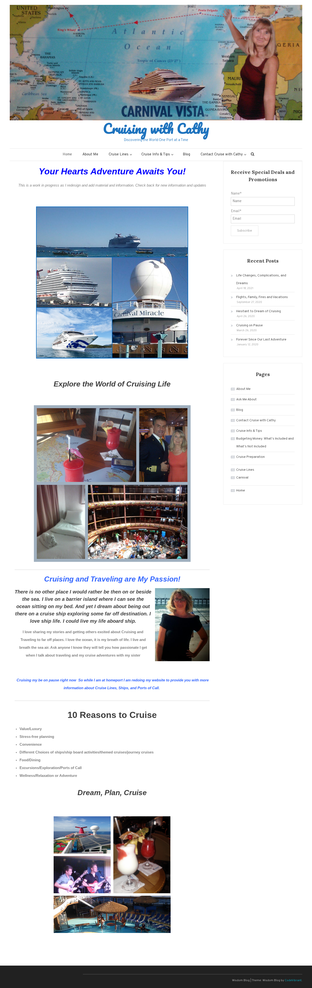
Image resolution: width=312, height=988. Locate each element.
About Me (90, 154)
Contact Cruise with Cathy (222, 154)
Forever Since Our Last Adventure (261, 340)
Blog (186, 154)
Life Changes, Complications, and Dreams (261, 279)
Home (67, 154)
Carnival (242, 478)
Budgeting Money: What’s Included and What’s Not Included (265, 443)
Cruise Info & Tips (155, 154)
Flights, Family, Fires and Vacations (262, 297)
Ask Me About (246, 399)
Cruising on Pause (249, 325)
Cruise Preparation (250, 457)
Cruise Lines (118, 154)
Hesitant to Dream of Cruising (258, 311)
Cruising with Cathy (156, 128)
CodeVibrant (293, 980)
